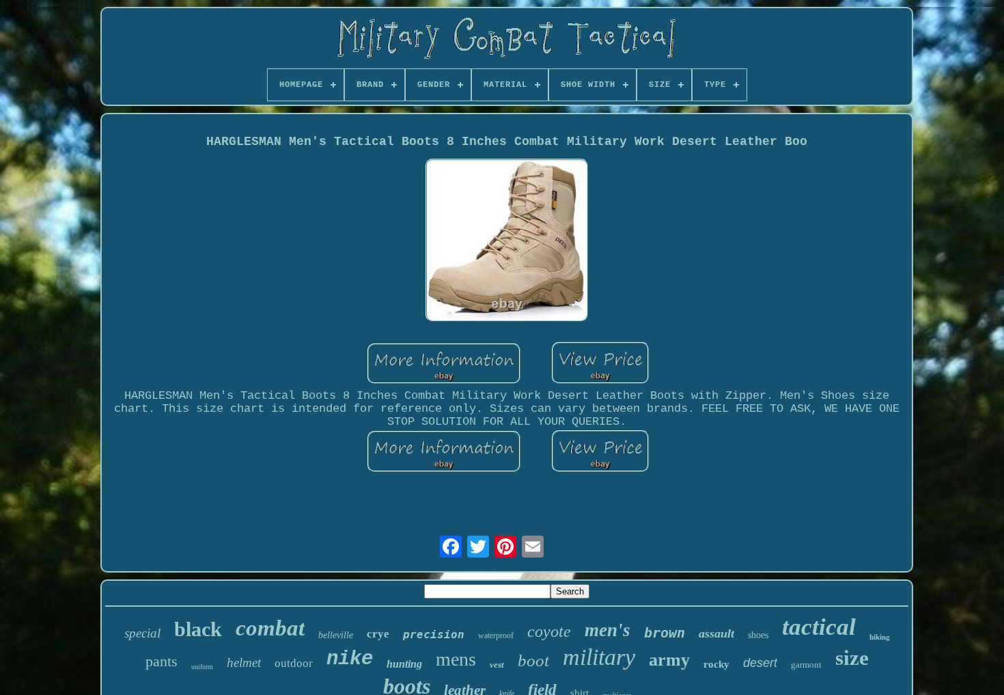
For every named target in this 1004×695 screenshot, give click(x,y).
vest (497, 664)
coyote (549, 631)
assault (716, 633)
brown (664, 633)
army (669, 660)
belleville (335, 635)
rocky (716, 664)
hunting (404, 664)
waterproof (496, 635)
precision (433, 634)
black (198, 629)
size (852, 658)
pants (161, 661)
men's (607, 630)
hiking (879, 637)
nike (349, 659)
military (599, 657)
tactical (819, 627)
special (142, 633)
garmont (806, 664)
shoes (758, 635)
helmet (244, 662)
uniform (202, 666)
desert (760, 663)
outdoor (294, 663)
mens (456, 659)
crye (378, 633)
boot (533, 660)
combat (270, 628)
